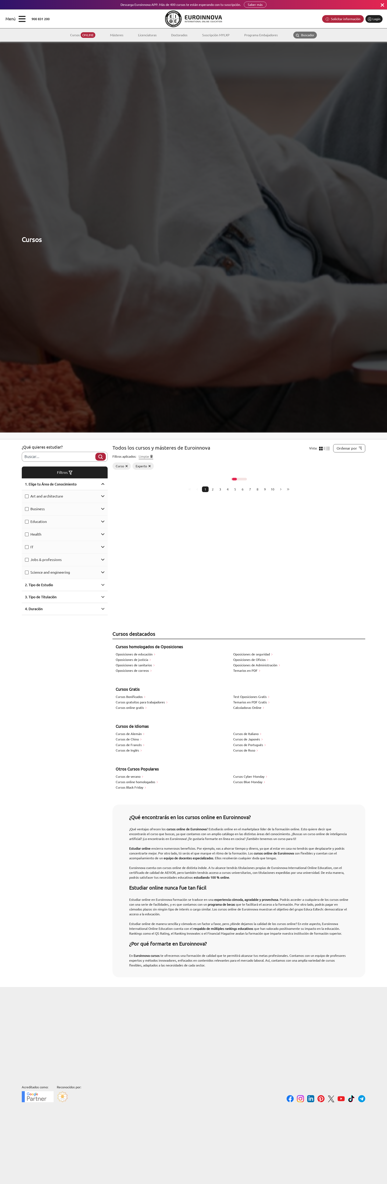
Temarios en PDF (245, 670)
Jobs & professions (46, 560)
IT (31, 547)
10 (272, 489)
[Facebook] (290, 1099)
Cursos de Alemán (129, 734)
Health (35, 534)
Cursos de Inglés (128, 750)
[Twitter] (331, 1099)
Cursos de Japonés (247, 739)
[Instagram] (300, 1099)
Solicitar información (345, 19)
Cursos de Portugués (248, 745)
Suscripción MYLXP (216, 35)
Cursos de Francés (129, 745)
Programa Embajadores (261, 35)
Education (38, 521)
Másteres (116, 35)
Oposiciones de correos (133, 670)
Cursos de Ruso (244, 750)
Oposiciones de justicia (132, 659)
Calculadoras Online (247, 707)
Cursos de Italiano (246, 734)
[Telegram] (361, 1099)
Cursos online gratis (130, 707)
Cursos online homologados (136, 782)
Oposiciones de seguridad (252, 654)
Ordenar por (347, 448)
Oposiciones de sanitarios (134, 665)
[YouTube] (341, 1099)
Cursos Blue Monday (248, 782)
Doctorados (179, 35)
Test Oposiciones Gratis (250, 697)
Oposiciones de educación (134, 654)
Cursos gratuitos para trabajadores (141, 702)
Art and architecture (46, 496)
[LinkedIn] (310, 1099)
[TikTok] (351, 1099)
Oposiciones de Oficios (249, 659)
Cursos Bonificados (130, 697)
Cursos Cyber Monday (249, 776)
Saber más (255, 4)
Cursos (82, 35)
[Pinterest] (321, 1099)
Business (37, 509)
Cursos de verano (128, 776)
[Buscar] (100, 457)
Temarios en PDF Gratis (250, 702)
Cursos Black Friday (130, 787)
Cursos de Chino (128, 739)
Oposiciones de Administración (255, 665)
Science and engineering (50, 572)
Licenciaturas (147, 35)
